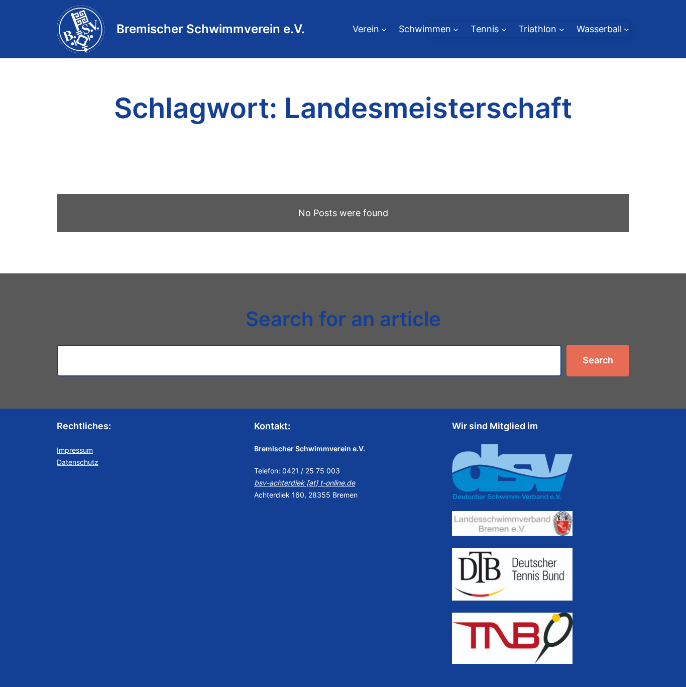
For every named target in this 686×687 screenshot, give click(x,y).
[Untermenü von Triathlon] (561, 29)
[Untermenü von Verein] (384, 29)
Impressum (75, 450)
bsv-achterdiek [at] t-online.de (304, 482)
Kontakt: (272, 426)
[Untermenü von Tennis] (504, 29)
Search (598, 360)
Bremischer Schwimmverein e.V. (211, 29)
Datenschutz (77, 462)
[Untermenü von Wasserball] (626, 29)
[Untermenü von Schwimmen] (456, 29)
